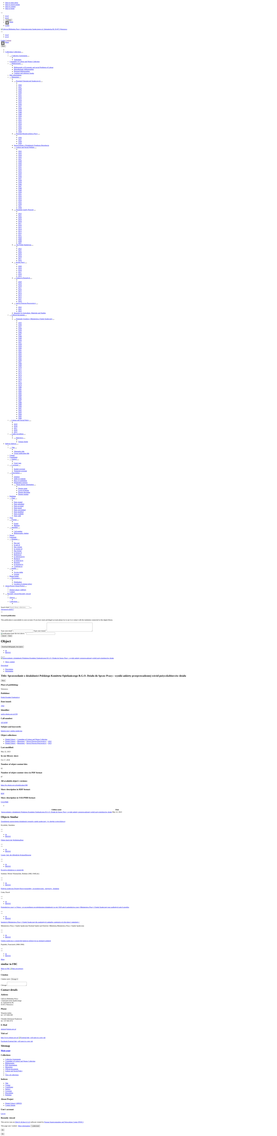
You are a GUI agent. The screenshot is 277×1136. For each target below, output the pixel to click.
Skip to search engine (12, 5)
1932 (20, 97)
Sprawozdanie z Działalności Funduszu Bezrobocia (31, 145)
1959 (20, 346)
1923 (20, 153)
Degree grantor (23, 494)
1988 (20, 403)
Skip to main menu (11, 3)
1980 (20, 387)
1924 (20, 155)
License (16, 574)
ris (6, 650)
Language (13, 537)
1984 (20, 395)
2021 (20, 215)
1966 (20, 360)
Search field (5, 607)
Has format (17, 551)
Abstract (17, 477)
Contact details (10, 1105)
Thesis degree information (25, 484)
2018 (20, 221)
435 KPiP (4, 723)
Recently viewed (13, 594)
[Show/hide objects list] (22, 52)
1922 (20, 151)
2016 (20, 225)
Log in (3, 1114)
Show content (10, 662)
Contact (12, 592)
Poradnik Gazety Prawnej (25, 210)
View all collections (12, 1075)
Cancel (4, 636)
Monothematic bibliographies (24, 69)
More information (24, 1126)
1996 (20, 418)
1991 (20, 408)
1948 (20, 112)
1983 (20, 393)
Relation (14, 539)
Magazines (15, 77)
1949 (20, 114)
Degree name (22, 488)
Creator (12, 455)
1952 (20, 120)
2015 (20, 227)
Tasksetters (17, 60)
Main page (5, 1050)
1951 (20, 118)
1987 (20, 401)
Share (11, 22)
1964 (20, 356)
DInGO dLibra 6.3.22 (22, 1122)
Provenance (15, 578)
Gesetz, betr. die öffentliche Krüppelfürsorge (16, 855)
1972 (20, 371)
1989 (20, 405)
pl (8, 16)
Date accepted (18, 506)
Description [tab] (9, 669)
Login (7, 25)
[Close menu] (2, 31)
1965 (20, 358)
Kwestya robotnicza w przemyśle (12, 870)
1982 (20, 391)
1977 (20, 381)
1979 (20, 385)
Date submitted (19, 504)
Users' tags (17, 463)
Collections (9, 52)
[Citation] (4, 656)
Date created (18, 502)
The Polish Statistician (24, 245)
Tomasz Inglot (23, 442)
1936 (20, 104)
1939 (20, 110)
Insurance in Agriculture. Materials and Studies (30, 313)
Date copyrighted (20, 510)
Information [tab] (9, 671)
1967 (20, 362)
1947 (20, 186)
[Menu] (2, 12)
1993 (20, 412)
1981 (20, 389)
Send (9, 636)
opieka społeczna (16, 731)
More (3, 959)
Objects (12, 598)
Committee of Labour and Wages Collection (25, 61)
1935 (20, 102)
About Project (10, 586)
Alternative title (19, 451)
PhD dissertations (15, 75)
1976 (20, 379)
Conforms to (18, 566)
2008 (20, 241)
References (17, 555)
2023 (20, 311)
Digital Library (10, 739)
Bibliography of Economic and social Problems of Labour (33, 67)
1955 (20, 126)
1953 (20, 122)
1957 (20, 130)
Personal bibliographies (22, 71)
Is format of (18, 553)
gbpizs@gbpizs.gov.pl (8, 1029)
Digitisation (18, 582)
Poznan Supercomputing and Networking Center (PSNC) (64, 1122)
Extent (16, 523)
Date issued (18, 508)
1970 (20, 368)
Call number (18, 531)
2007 (20, 243)
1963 (20, 354)
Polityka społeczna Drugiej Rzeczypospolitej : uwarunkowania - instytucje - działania (30, 889)
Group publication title (21, 453)
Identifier (14, 527)
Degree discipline (24, 492)
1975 (20, 377)
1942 (2, 706)
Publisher (13, 496)
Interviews (20, 438)
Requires (17, 562)
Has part (17, 543)
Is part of (17, 545)
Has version (18, 547)
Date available (19, 514)
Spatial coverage (19, 469)
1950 (20, 116)
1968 (20, 364)
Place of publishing (20, 481)
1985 (20, 397)
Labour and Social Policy (20, 420)
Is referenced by (19, 557)
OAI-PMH (4, 802)
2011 (20, 235)
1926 (20, 85)
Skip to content (10, 6)
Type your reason (40, 631)
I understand (35, 1126)
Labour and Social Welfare (25, 147)
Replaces (17, 559)
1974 (20, 375)
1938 (20, 108)
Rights (14, 568)
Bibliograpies (16, 63)
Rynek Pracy (20, 262)
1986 (20, 399)
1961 (20, 350)
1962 (20, 352)
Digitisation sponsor (20, 483)
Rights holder (14, 576)
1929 (20, 91)
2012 (20, 233)
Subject (14, 459)
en (6, 16)
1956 (20, 128)
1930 (20, 93)
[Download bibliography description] (2, 831)
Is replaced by (18, 561)
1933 (20, 99)
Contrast (8, 20)
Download (4, 665)
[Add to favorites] (2, 656)
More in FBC (5, 969)
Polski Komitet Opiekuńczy (10, 697)
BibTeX (8, 652)
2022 (20, 214)
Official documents (18, 315)
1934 (20, 100)
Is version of (18, 549)
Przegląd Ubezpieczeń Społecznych (28, 81)
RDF (2, 793)
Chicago (4, 985)
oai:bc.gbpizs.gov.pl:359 (9, 714)
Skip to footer (9, 8)
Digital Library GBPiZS (18, 590)
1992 (20, 410)
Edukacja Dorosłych (23, 278)
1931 (20, 95)
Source (12, 535)
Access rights (18, 572)
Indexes (8, 444)
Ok (3, 1130)
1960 (20, 348)
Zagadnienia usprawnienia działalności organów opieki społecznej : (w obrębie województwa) (33, 821)
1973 (20, 373)
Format (14, 520)
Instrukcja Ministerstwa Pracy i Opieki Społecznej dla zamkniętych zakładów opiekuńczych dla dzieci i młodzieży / (40, 922)
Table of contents (20, 479)
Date (13, 498)
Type (11, 518)
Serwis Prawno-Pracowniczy (26, 303)
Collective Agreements (19, 56)
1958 (20, 132)
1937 (20, 106)
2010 (20, 237)
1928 (20, 89)
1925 (20, 157)
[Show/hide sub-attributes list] (10, 459)
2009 (20, 239)
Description (15, 473)
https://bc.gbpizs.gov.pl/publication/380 (14, 785)
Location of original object (23, 584)
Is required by (18, 564)
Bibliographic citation (21, 533)
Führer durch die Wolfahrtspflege (12, 840)
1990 (20, 407)
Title (13, 447)
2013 (20, 231)
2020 (20, 217)
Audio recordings (17, 434)
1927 (20, 87)
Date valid (17, 516)
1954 (20, 124)
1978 (20, 383)
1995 (20, 416)
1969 (20, 366)
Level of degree (23, 490)
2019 (20, 219)
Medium (17, 525)
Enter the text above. (18, 633)
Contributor (13, 457)
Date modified (19, 512)
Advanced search (7, 609)
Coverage (15, 465)
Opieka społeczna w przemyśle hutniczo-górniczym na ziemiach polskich (26, 941)
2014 (20, 229)
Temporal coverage (20, 471)
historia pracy (5, 731)
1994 (20, 414)
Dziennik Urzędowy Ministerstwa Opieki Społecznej (34, 319)
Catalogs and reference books (24, 73)
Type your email (7, 631)
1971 (20, 369)
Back (3, 46)
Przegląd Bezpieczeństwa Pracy (27, 134)
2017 (20, 223)
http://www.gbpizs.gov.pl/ (10, 1038)
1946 (20, 184)
